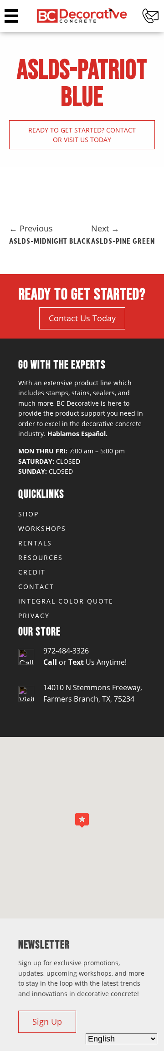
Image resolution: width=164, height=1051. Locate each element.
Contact (36, 586)
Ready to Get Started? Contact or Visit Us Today (82, 135)
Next (105, 228)
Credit (32, 572)
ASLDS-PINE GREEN (123, 241)
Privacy (34, 615)
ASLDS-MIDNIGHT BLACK (50, 241)
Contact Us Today (82, 318)
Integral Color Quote (65, 601)
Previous (31, 228)
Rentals (35, 543)
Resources (40, 557)
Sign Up (47, 1021)
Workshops (42, 528)
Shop (28, 514)
